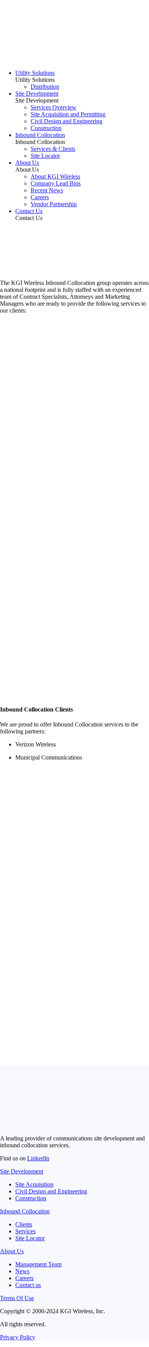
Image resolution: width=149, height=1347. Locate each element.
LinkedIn (38, 1158)
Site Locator (45, 155)
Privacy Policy (17, 1337)
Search (11, 948)
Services (25, 1231)
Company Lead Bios (56, 183)
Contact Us (28, 211)
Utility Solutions (35, 73)
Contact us (28, 1285)
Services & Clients (53, 149)
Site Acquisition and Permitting (68, 114)
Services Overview (53, 107)
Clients (23, 1224)
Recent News (47, 190)
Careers (40, 197)
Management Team (38, 1264)
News (22, 1271)
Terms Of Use (17, 1298)
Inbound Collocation (40, 135)
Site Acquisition (34, 1184)
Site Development (36, 93)
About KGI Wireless (55, 176)
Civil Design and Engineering (66, 121)
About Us (27, 162)
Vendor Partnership (54, 204)
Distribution (45, 86)
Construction (46, 128)
